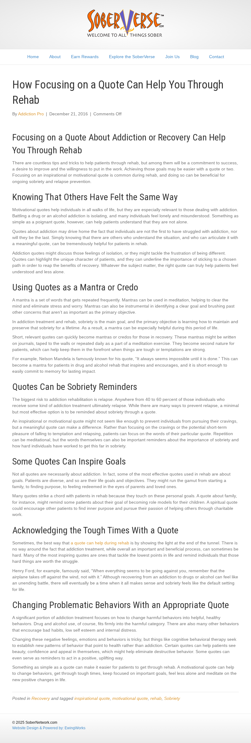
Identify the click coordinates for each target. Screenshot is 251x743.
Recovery (41, 698)
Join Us (172, 56)
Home (33, 56)
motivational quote (130, 698)
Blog (194, 56)
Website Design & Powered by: (38, 728)
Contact (216, 56)
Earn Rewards (85, 56)
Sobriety (172, 698)
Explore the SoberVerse (132, 56)
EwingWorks (75, 728)
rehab (156, 698)
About (55, 56)
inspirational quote (92, 698)
